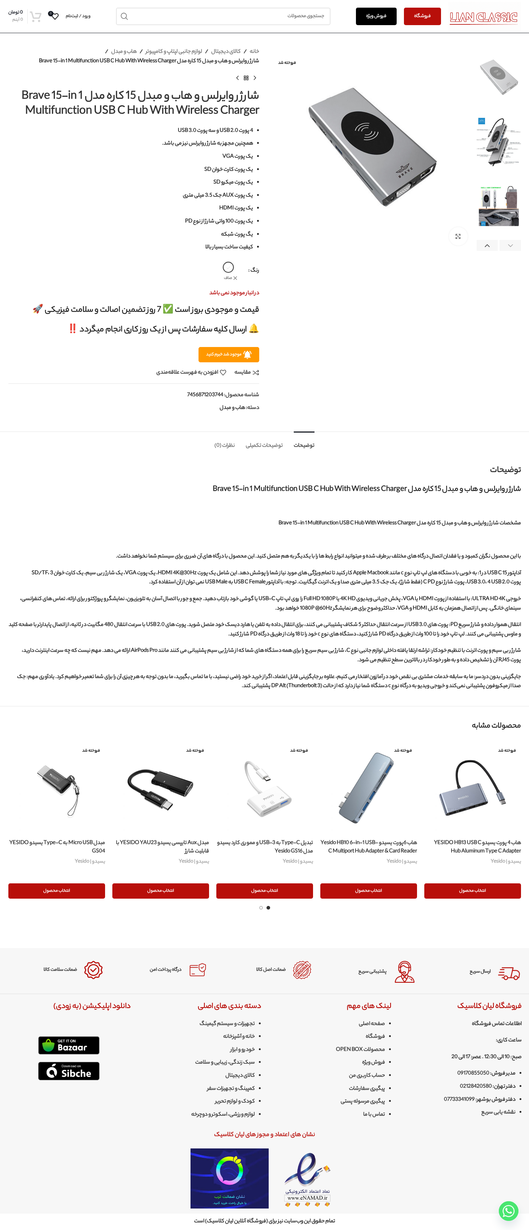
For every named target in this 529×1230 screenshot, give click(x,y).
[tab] (304, 442)
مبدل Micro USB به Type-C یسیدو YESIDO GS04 (57, 847)
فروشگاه (422, 16)
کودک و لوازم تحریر (235, 1101)
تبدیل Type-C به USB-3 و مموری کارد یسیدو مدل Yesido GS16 (265, 847)
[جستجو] (124, 16)
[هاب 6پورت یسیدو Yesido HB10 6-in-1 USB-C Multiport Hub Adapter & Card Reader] (368, 788)
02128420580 (476, 1087)
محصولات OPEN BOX (360, 1050)
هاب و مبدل (124, 52)
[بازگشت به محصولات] (246, 78)
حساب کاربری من (367, 1076)
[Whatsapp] (508, 1211)
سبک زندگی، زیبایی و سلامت (225, 1062)
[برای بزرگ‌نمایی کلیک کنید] (458, 236)
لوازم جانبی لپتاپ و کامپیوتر (174, 52)
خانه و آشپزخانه (239, 1037)
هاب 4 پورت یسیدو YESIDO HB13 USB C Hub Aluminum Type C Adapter (477, 847)
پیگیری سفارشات (367, 1089)
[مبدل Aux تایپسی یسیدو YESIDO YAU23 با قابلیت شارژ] (160, 788)
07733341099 (459, 1100)
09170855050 (473, 1073)
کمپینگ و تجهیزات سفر (231, 1089)
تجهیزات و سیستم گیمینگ (227, 1024)
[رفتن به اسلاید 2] (261, 908)
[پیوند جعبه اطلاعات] (473, 972)
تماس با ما (374, 1115)
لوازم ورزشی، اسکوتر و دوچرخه (223, 1115)
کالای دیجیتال (226, 52)
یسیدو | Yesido (506, 862)
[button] (510, 246)
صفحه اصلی (372, 1024)
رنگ (255, 271)
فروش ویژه (376, 16)
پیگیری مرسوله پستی (363, 1101)
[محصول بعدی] (237, 78)
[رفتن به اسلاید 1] (268, 908)
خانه (254, 52)
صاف (228, 278)
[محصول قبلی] (255, 78)
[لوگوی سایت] (484, 16)
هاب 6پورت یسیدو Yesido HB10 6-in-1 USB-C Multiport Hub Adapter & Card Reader (369, 847)
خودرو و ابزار (243, 1050)
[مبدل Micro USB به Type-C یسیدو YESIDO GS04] (56, 788)
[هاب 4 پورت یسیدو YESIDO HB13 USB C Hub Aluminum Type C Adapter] (472, 788)
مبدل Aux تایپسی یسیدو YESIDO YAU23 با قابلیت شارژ (162, 847)
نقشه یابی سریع (498, 1112)
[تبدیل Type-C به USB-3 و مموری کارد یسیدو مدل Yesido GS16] (264, 788)
